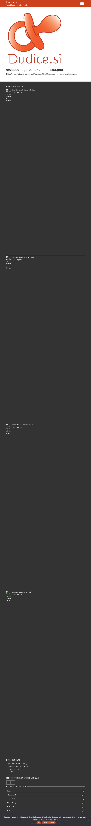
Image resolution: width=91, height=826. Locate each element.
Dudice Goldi (11, 799)
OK (39, 823)
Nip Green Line (11, 811)
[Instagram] (13, 782)
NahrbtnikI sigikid (12, 803)
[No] (88, 820)
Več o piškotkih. (48, 823)
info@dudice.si (13, 772)
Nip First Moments (13, 807)
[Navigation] (82, 3)
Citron (9, 791)
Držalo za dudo (12, 795)
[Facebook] (8, 782)
